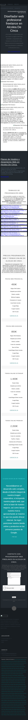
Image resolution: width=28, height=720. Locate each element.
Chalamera (7, 680)
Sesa (21, 705)
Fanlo (11, 682)
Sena (12, 705)
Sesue (23, 705)
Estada (21, 680)
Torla (4, 709)
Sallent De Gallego (23, 700)
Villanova (5, 714)
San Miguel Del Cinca (17, 702)
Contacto (17, 8)
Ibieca (12, 686)
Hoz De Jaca (23, 684)
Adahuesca (22, 659)
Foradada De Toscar (20, 682)
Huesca (10, 686)
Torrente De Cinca (19, 709)
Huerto (7, 686)
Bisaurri (2, 673)
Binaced (22, 671)
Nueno (20, 691)
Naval (15, 691)
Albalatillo (15, 661)
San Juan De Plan (11, 702)
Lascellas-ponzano (16, 687)
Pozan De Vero (6, 696)
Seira (10, 705)
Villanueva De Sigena (13, 714)
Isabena (18, 686)
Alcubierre (6, 664)
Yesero (22, 714)
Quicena (23, 698)
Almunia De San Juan (20, 664)
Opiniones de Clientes (7, 8)
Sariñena (5, 705)
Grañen (12, 684)
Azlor (18, 668)
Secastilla (8, 705)
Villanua (8, 714)
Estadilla (23, 680)
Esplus (18, 680)
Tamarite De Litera (14, 707)
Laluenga (2, 687)
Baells (21, 668)
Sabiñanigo (5, 700)
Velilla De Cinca (10, 712)
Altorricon (9, 666)
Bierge (16, 671)
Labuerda (24, 686)
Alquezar (6, 666)
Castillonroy (3, 680)
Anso (15, 666)
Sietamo (2, 707)
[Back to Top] (14, 608)
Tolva (2, 709)
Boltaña (14, 673)
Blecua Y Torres (10, 673)
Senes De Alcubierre (17, 705)
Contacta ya (14, 315)
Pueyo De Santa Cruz (18, 698)
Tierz (24, 707)
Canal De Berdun (14, 675)
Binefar (24, 671)
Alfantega (11, 664)
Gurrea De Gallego (18, 684)
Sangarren (22, 702)
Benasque (8, 671)
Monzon (12, 691)
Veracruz (18, 712)
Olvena (22, 691)
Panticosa (12, 693)
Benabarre (5, 671)
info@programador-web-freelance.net (8, 653)
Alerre (9, 664)
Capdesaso (2, 677)
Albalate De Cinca (10, 661)
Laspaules (24, 687)
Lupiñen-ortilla (16, 689)
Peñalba (15, 693)
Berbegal (11, 671)
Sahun (9, 700)
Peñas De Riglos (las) (20, 693)
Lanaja (8, 687)
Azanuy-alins (13, 668)
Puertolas (7, 698)
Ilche (16, 686)
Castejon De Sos (23, 677)
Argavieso (4, 668)
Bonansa (17, 673)
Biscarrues (5, 673)
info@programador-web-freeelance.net (17, 11)
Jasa (22, 686)
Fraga (24, 682)
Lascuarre (21, 687)
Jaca (20, 686)
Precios (16, 4)
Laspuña (2, 689)
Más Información (5, 176)
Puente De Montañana (19, 696)
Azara (16, 668)
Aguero (25, 659)
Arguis (7, 668)
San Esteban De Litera (4, 702)
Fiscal (14, 682)
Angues (13, 666)
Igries (14, 686)
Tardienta (18, 707)
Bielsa (14, 671)
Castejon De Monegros (17, 677)
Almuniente (3, 666)
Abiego (16, 659)
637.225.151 (3, 651)
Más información (14, 51)
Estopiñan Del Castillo (4, 682)
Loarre (5, 689)
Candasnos (19, 675)
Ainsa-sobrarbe (3, 661)
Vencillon (15, 712)
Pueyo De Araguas (12, 698)
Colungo (15, 680)
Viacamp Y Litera (22, 712)
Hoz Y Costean (3, 686)
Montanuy (9, 691)
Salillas (19, 700)
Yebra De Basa (19, 714)
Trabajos (10, 4)
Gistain (6, 684)
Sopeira (5, 707)
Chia (9, 680)
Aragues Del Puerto (22, 666)
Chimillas (12, 680)
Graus (14, 684)
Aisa (6, 661)
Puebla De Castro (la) (12, 696)
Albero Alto (21, 661)
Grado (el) (8, 684)
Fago (9, 682)
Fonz (16, 682)
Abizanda (18, 659)
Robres (2, 700)
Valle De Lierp (6, 712)
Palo (10, 693)
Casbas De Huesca (10, 677)
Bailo (23, 668)
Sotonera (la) (9, 707)
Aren (2, 668)
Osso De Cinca (6, 693)
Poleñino (2, 696)
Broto (22, 673)
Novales (17, 691)
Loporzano (8, 689)
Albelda (18, 661)
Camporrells (10, 675)
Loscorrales (12, 689)
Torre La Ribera (14, 709)
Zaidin (25, 714)
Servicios (3, 4)
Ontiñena (2, 693)
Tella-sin (21, 707)
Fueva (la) (2, 684)
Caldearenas (3, 675)
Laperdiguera (11, 687)
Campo (6, 675)
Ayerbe (10, 668)
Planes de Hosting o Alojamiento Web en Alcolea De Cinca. (10, 162)
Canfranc (22, 675)
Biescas (19, 671)
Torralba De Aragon (8, 709)
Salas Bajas (15, 700)
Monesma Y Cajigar (22, 689)
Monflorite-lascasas (4, 691)
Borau (19, 673)
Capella (6, 677)
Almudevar (15, 664)
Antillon (17, 666)
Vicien (2, 714)
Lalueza (5, 687)
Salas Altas (11, 700)
